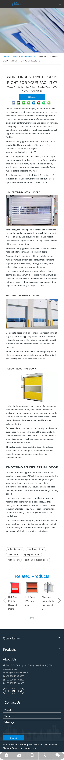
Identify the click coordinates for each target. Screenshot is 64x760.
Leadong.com (29, 748)
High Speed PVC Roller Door (30, 601)
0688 (21, 683)
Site (40, 91)
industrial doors (15, 549)
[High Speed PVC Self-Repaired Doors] (15, 587)
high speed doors (32, 554)
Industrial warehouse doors (19, 108)
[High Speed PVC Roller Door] (32, 587)
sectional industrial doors (36, 560)
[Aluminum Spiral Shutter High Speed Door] (49, 587)
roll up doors (14, 560)
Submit (13, 738)
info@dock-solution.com (17, 672)
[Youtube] (21, 691)
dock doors (13, 554)
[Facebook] (6, 691)
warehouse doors (36, 549)
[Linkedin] (13, 691)
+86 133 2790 (12, 683)
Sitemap (7, 748)
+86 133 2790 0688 (13, 676)
